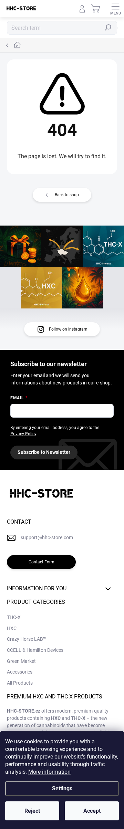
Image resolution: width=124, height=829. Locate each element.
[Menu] (115, 8)
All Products (20, 683)
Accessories (19, 672)
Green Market (21, 661)
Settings (62, 788)
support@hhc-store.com (47, 537)
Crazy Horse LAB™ (26, 639)
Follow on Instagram (68, 329)
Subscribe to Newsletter (44, 452)
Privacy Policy (23, 433)
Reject (32, 811)
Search (110, 27)
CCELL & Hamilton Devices (35, 650)
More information (49, 772)
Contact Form (41, 562)
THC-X (14, 617)
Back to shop (67, 194)
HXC (12, 628)
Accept (92, 811)
